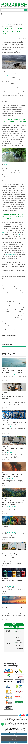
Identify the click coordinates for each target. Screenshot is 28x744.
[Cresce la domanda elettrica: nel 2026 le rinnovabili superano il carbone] (14, 600)
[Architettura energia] (8, 691)
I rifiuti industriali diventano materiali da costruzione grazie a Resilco (14, 423)
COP (7, 645)
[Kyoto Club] (8, 686)
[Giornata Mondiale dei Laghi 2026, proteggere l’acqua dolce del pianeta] (14, 362)
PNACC (15, 264)
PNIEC (4, 232)
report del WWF (6, 75)
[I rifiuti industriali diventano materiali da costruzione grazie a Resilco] (14, 414)
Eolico (17, 629)
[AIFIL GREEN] (19, 702)
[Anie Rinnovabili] (8, 671)
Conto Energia (8, 643)
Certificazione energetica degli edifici (9, 636)
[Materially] (8, 681)
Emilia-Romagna (7, 164)
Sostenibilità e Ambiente (8, 349)
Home (3, 24)
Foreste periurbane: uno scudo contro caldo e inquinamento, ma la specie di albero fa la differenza (13, 502)
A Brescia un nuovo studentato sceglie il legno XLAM (13, 449)
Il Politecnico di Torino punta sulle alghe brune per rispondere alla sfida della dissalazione (14, 396)
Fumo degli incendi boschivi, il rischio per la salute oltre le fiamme (13, 475)
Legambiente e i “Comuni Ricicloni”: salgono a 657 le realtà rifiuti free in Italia (12, 582)
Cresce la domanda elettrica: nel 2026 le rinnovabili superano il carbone (14, 609)
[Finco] (8, 702)
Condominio (8, 641)
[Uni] (19, 681)
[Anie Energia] (19, 686)
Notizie (7, 24)
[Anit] (19, 671)
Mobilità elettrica (19, 638)
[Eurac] (19, 697)
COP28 (19, 234)
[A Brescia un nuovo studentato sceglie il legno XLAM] (14, 440)
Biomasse (8, 633)
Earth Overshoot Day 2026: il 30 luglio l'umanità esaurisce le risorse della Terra (13, 529)
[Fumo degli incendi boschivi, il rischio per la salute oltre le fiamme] (14, 466)
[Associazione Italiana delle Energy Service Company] (19, 691)
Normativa (18, 640)
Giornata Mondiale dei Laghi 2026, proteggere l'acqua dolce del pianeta (12, 371)
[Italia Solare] (8, 697)
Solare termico (18, 643)
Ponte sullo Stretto (10, 254)
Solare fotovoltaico (19, 642)
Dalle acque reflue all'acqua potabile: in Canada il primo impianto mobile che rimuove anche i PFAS (13, 555)
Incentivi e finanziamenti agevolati (18, 636)
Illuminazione (18, 633)
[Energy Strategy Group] (8, 676)
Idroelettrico (18, 631)
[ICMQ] (19, 676)
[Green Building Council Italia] (8, 707)
